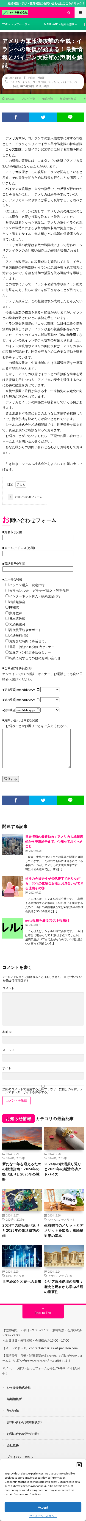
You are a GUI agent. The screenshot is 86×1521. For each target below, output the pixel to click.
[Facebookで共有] (15, 117)
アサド (52, 1275)
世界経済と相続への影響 (22, 1281)
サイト (6, 1068)
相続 (15, 86)
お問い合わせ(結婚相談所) (24, 1422)
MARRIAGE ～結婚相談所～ (61, 24)
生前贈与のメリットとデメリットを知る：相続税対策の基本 (63, 1230)
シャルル (53, 81)
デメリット (68, 1219)
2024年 (10, 1158)
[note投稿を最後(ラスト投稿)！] (12, 928)
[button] (79, 1464)
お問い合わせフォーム (26, 497)
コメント (8, 988)
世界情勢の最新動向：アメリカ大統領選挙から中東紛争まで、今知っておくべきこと (54, 841)
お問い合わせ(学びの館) (23, 1434)
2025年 (21, 1158)
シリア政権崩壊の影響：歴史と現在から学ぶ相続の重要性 (63, 1286)
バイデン (66, 81)
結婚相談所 (14, 1399)
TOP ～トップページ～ (16, 24)
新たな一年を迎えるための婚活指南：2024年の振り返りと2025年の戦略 (22, 1171)
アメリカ (14, 81)
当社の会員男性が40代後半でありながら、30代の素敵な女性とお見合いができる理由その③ (54, 883)
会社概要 (13, 1445)
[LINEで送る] (70, 117)
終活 (39, 86)
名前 (7, 1031)
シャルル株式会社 (19, 1387)
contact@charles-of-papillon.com (53, 1348)
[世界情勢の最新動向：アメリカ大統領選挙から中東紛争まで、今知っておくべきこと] (12, 844)
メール (8, 1050)
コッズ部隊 (39, 81)
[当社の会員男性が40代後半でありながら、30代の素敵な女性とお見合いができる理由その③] (12, 886)
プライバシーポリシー (43, 1516)
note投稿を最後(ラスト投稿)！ (47, 920)
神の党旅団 (27, 86)
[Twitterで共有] (42, 117)
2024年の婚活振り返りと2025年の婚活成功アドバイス (62, 1169)
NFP (8, 1275)
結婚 (46, 86)
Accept (43, 1507)
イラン (26, 81)
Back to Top (43, 1313)
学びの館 (13, 1410)
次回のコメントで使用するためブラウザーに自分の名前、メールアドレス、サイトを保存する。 (42, 1091)
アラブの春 (65, 1275)
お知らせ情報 (36, 77)
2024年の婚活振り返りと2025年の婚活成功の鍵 (20, 1230)
